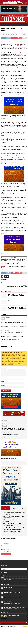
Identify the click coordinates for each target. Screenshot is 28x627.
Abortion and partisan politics (18, 587)
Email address (4, 542)
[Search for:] (14, 569)
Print (25, 34)
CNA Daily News (14, 34)
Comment (3, 368)
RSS (2, 581)
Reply (3, 341)
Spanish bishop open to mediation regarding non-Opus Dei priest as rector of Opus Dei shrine (16, 308)
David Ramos (5, 431)
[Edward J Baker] (2, 602)
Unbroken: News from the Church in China (12, 523)
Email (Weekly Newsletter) (6, 579)
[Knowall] (2, 593)
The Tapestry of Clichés (8, 423)
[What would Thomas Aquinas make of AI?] (4, 302)
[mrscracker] (2, 588)
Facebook (3, 575)
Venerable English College (17, 52)
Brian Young (9, 317)
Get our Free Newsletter (14, 1)
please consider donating (10, 259)
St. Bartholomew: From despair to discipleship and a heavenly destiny (13, 418)
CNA (18, 44)
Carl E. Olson (5, 435)
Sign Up (20, 3)
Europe (6, 276)
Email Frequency (5, 549)
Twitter (2, 577)
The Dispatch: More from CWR (14, 413)
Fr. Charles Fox (5, 420)
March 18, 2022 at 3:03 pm (10, 319)
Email (2, 381)
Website (3, 385)
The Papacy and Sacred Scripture (10, 434)
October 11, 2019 (5, 34)
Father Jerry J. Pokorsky (7, 425)
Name (2, 377)
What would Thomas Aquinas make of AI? (16, 301)
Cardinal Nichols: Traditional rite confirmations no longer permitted (15, 295)
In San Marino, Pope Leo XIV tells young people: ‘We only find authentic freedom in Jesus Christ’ (13, 429)
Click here (3, 266)
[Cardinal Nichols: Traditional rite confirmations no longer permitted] (4, 296)
